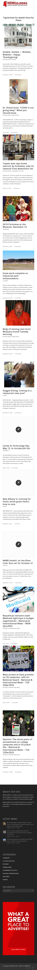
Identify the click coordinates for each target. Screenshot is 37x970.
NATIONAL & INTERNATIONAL (11, 873)
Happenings (6, 229)
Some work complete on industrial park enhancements (15, 276)
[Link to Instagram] (32, 967)
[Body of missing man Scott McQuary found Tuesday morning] (18, 313)
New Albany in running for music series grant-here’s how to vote (17, 502)
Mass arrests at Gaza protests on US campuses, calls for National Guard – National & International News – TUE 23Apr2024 (18, 679)
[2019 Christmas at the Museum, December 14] (18, 208)
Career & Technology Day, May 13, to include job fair (16, 447)
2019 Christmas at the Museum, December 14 (15, 225)
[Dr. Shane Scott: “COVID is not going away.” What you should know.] (18, 91)
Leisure (5, 395)
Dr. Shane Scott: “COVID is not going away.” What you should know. (18, 110)
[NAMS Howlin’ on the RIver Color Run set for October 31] (18, 544)
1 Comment (17, 523)
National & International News (11, 628)
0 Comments (18, 74)
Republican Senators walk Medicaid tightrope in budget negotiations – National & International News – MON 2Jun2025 (18, 620)
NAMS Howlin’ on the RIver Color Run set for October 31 (18, 561)
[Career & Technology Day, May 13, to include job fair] (18, 429)
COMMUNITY (6, 858)
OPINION (5, 879)
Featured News (7, 59)
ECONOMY (6, 864)
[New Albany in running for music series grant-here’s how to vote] (18, 483)
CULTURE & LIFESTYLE (9, 861)
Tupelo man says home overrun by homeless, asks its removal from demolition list (18, 166)
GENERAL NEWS (7, 867)
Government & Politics (17, 171)
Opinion (13, 59)
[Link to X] (27, 967)
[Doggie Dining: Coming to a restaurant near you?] (18, 374)
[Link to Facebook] (30, 967)
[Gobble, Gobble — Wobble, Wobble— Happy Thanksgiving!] (18, 36)
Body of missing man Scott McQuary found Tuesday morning (17, 332)
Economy (5, 280)
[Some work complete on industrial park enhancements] (18, 260)
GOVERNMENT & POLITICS (10, 870)
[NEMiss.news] (15, 4)
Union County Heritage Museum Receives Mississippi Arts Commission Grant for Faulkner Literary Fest (19, 832)
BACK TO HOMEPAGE (24, 966)
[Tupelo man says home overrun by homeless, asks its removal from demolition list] (18, 147)
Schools (5, 565)
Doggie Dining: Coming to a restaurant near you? (17, 392)
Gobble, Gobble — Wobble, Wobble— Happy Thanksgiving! (17, 55)
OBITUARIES (6, 876)
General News (15, 115)
